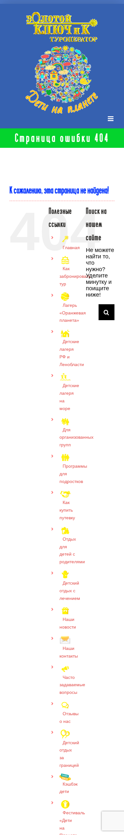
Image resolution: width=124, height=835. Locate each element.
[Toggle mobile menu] (111, 118)
